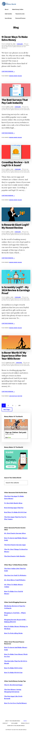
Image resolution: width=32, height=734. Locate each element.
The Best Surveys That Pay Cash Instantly (15, 101)
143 (19, 405)
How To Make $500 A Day (13, 668)
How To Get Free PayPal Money (15, 703)
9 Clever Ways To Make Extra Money (15, 38)
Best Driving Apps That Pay (13, 507)
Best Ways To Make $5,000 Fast (15, 512)
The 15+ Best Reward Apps (13, 685)
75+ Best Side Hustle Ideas (13, 503)
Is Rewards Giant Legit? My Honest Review (15, 226)
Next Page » (6, 410)
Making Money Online (15, 75)
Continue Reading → (8, 71)
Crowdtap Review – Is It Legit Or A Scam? (15, 164)
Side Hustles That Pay (15, 396)
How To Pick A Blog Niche (13, 633)
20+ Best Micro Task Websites (14, 580)
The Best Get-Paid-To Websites (15, 575)
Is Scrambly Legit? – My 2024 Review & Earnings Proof (16, 290)
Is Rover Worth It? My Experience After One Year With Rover (14, 355)
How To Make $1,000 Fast (13, 672)
